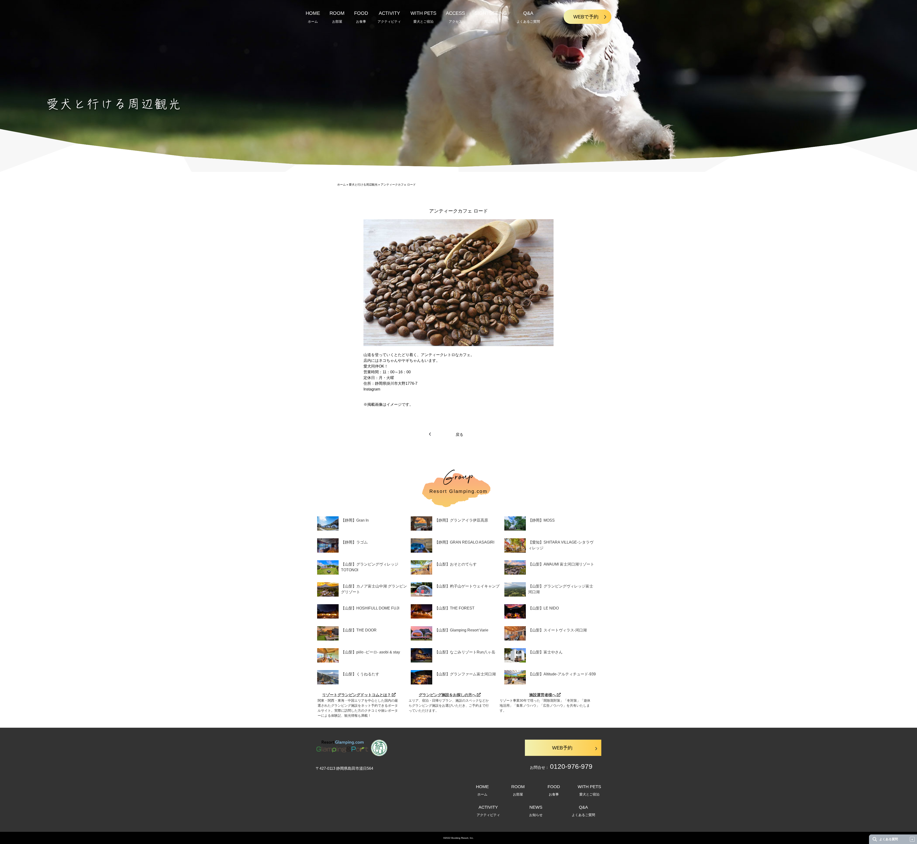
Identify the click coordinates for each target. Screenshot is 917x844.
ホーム (341, 184)
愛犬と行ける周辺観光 (363, 184)
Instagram (371, 389)
